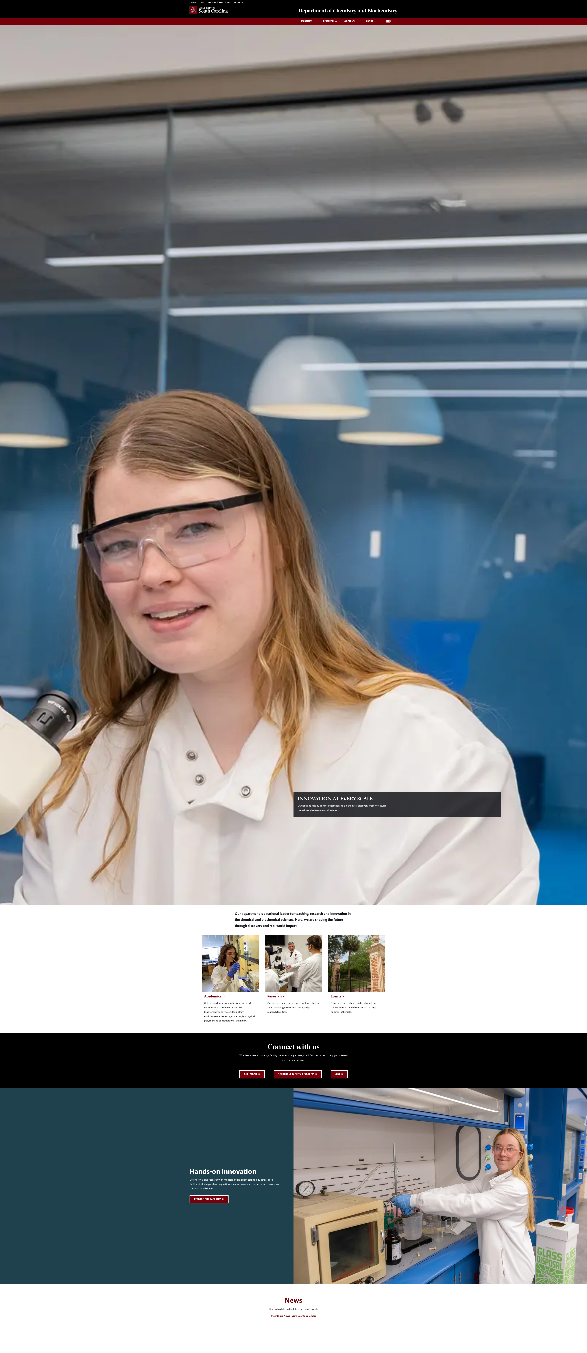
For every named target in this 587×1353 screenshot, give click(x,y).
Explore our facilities (207, 1199)
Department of (347, 11)
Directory (212, 2)
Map (202, 2)
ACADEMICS (306, 21)
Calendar (194, 2)
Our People (251, 1074)
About (369, 21)
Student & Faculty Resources (296, 1074)
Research (328, 21)
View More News (280, 1316)
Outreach (349, 21)
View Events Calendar (304, 1316)
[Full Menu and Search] (388, 21)
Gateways (237, 2)
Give (229, 2)
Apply (221, 2)
